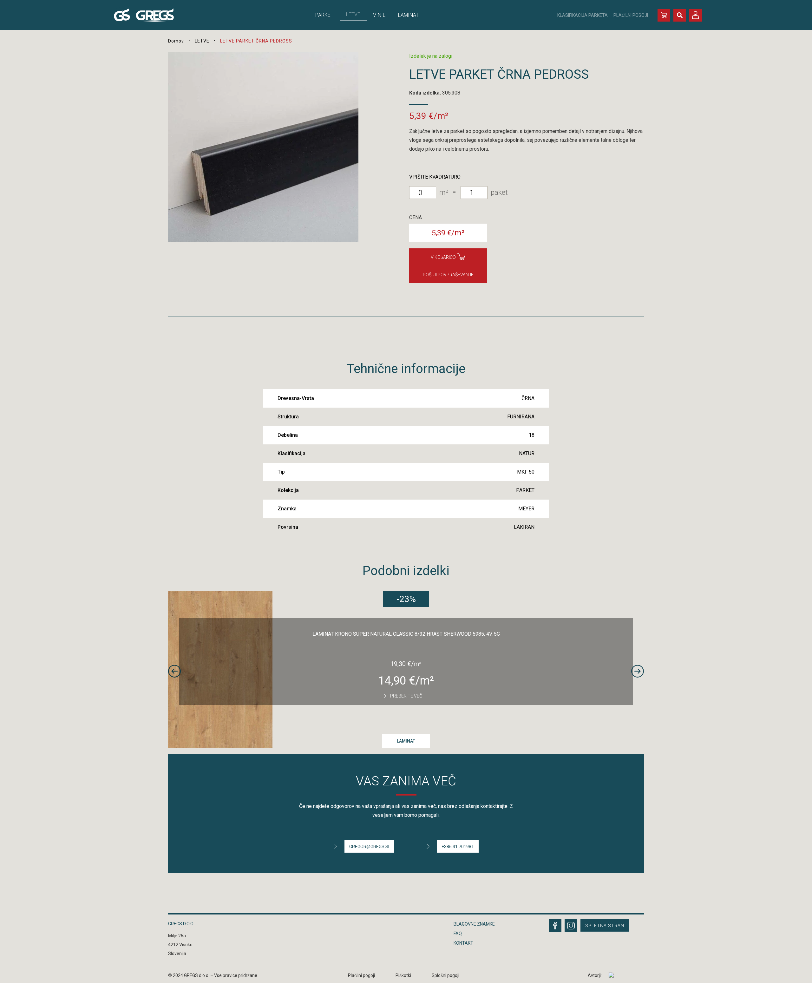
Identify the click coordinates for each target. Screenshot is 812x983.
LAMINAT (408, 15)
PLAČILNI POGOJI (630, 15)
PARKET (324, 15)
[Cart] (664, 15)
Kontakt (463, 943)
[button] (679, 15)
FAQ (458, 933)
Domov (176, 40)
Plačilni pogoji (361, 975)
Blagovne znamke (474, 924)
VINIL (379, 15)
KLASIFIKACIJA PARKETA (582, 15)
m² (443, 192)
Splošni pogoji (445, 975)
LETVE (353, 14)
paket (499, 192)
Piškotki (403, 975)
